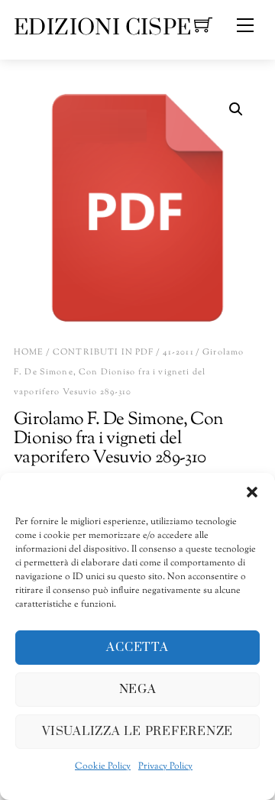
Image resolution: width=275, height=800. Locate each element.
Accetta (137, 647)
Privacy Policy (165, 766)
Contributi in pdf (103, 352)
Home (29, 352)
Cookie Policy (103, 766)
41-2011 (178, 352)
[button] (252, 492)
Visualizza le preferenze (137, 731)
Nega (138, 689)
